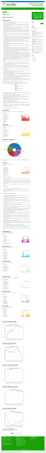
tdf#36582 (5, 182)
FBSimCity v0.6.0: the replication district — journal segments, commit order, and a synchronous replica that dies (37, 52)
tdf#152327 (5, 178)
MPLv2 (3, 445)
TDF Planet (34, 30)
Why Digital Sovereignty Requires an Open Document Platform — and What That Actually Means (37, 42)
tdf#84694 (5, 225)
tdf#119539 (5, 197)
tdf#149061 (5, 215)
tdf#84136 (5, 224)
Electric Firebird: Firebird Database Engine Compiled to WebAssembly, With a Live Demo (37, 47)
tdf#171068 (5, 188)
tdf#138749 (5, 212)
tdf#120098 (5, 199)
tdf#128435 (5, 208)
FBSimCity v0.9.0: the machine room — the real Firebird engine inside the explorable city (37, 44)
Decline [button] (41, 451)
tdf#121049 (5, 200)
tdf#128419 (5, 206)
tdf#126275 (5, 204)
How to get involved (34, 28)
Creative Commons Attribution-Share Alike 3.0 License (8, 441)
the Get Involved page (7, 430)
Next (20, 433)
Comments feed (34, 59)
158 (17, 433)
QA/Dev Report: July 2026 (8, 17)
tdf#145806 (5, 213)
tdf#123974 (5, 202)
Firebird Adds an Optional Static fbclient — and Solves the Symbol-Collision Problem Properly (37, 49)
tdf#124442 (5, 203)
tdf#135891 (5, 210)
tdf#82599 (5, 222)
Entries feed (34, 58)
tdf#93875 (5, 228)
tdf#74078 (5, 221)
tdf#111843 (5, 195)
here (15, 322)
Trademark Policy (18, 446)
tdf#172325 (5, 189)
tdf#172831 (5, 180)
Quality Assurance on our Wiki (36, 27)
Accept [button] (43, 451)
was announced (10, 21)
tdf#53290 (5, 220)
